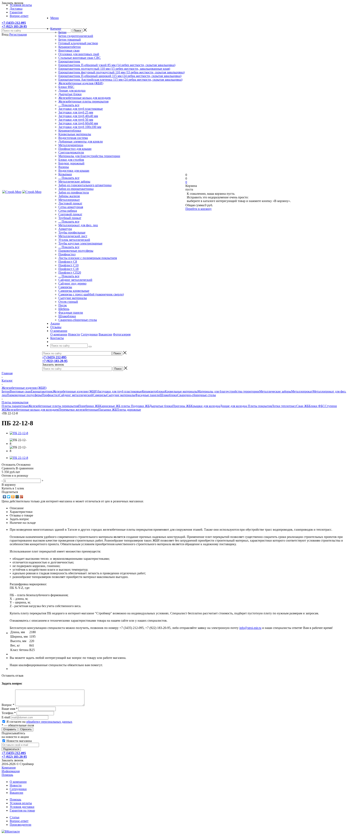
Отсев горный (68, 301)
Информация (11, 771)
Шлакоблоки (67, 316)
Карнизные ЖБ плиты (115, 406)
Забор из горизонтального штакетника (84, 185)
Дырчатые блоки (70, 94)
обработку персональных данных (49, 721)
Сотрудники (89, 334)
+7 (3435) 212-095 (14, 22)
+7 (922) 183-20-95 (14, 26)
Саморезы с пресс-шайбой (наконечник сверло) (91, 294)
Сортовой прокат (70, 214)
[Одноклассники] (13, 496)
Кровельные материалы (74, 134)
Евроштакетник (69, 61)
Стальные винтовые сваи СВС (79, 57)
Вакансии (105, 334)
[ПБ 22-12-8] (19, 433)
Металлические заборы (74, 181)
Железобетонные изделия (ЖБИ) (80, 83)
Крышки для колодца (205, 406)
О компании (58, 334)
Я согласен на (39, 721)
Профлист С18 (68, 269)
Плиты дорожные (129, 409)
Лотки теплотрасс (284, 406)
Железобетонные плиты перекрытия (83, 101)
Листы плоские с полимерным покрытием (87, 258)
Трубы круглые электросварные (80, 243)
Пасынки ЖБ (107, 409)
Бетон (62, 32)
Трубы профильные (71, 232)
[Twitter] (9, 496)
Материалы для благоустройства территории (89, 156)
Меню (54, 18)
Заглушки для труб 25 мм (75, 112)
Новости (74, 334)
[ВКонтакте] (4, 496)
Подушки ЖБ (140, 406)
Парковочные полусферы (75, 250)
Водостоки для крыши (73, 170)
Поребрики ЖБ (88, 406)
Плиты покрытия (260, 406)
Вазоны (63, 167)
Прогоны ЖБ (181, 406)
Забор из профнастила (73, 192)
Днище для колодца (71, 90)
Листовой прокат (70, 203)
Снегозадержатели (71, 152)
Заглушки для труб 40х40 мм (78, 116)
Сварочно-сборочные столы (77, 320)
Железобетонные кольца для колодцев (84, 97)
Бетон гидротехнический (75, 36)
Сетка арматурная (70, 207)
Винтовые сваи (69, 50)
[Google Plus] (21, 496)
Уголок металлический (74, 239)
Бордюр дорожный (71, 163)
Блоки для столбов (71, 159)
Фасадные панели (70, 312)
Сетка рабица (67, 210)
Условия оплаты (21, 803)
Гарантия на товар (22, 810)
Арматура (65, 229)
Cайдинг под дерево (72, 283)
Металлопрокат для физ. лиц (78, 225)
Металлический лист (72, 236)
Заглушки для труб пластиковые (80, 108)
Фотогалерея (121, 334)
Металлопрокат (69, 199)
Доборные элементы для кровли (80, 141)
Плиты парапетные (15, 406)
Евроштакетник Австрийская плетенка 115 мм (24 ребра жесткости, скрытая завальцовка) (120, 79)
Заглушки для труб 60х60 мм (78, 123)
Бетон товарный (69, 39)
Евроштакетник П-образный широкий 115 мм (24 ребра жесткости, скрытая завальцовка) (119, 76)
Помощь (7, 775)
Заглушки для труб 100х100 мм (79, 127)
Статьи (14, 817)
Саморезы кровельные (73, 290)
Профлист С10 (68, 265)
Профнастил (67, 254)
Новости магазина (19, 741)
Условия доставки (22, 807)
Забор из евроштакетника (76, 188)
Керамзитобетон (69, 47)
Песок (62, 305)
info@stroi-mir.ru (250, 628)
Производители (20, 824)
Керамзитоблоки (69, 130)
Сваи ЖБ (302, 406)
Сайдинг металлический (75, 280)
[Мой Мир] (17, 496)
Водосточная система (73, 138)
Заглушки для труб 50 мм (75, 119)
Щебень (63, 309)
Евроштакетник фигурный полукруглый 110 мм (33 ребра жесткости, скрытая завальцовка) (121, 72)
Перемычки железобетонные (78, 409)
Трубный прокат (69, 218)
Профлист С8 (67, 261)
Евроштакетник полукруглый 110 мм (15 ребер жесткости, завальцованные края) (114, 68)
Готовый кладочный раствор (78, 43)
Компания (9, 767)
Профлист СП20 (69, 272)
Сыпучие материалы (72, 298)
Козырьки (65, 174)
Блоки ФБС (66, 87)
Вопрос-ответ (19, 821)
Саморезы (65, 287)
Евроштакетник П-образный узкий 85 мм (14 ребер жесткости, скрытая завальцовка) (116, 65)
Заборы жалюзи (69, 196)
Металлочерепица (70, 145)
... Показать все (68, 105)
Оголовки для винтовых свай (78, 54)
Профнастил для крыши (74, 148)
